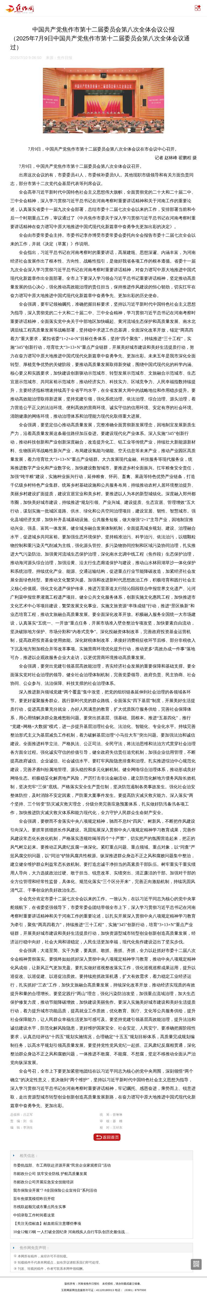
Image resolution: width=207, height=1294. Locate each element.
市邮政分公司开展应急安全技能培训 (43, 1182)
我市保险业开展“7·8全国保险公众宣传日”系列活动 (55, 1190)
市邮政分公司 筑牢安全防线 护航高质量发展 (50, 1174)
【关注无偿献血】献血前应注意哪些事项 (47, 1224)
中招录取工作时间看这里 (34, 1215)
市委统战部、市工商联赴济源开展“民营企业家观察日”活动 (62, 1165)
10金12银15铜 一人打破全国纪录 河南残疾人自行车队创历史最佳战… (71, 1232)
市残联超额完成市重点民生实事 (39, 1207)
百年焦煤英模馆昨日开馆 (34, 1199)
